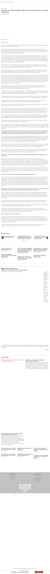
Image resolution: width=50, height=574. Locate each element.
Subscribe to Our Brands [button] (25, 485)
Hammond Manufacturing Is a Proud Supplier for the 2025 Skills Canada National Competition (25, 237)
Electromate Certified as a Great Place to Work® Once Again (8, 236)
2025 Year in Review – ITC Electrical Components (6, 249)
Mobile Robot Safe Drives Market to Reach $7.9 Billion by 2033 (25, 455)
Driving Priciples (12, 477)
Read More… (11, 444)
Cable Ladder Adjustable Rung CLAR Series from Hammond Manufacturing (8, 255)
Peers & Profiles (4, 8)
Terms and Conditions (37, 478)
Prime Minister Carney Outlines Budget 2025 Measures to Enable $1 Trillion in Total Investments (41, 249)
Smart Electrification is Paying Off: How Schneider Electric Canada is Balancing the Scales (12, 434)
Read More (47, 349)
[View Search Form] (2, 2)
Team (13, 478)
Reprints (37, 475)
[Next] (47, 238)
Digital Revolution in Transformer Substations (24, 449)
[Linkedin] (26, 491)
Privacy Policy (37, 477)
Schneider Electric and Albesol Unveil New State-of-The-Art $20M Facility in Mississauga (24, 258)
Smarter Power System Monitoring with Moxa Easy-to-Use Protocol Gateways (41, 456)
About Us (12, 475)
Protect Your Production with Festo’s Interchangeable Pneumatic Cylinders (41, 449)
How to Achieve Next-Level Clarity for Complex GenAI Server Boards (8, 449)
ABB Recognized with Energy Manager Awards (40, 256)
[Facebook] (24, 491)
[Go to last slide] (3, 238)
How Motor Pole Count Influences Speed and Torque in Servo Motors (8, 455)
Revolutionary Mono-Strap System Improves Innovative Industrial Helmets (34, 360)
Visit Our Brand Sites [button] (25, 488)
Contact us (37, 481)
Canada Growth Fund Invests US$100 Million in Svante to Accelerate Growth (40, 237)
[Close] (49, 571)
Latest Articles (5, 357)
